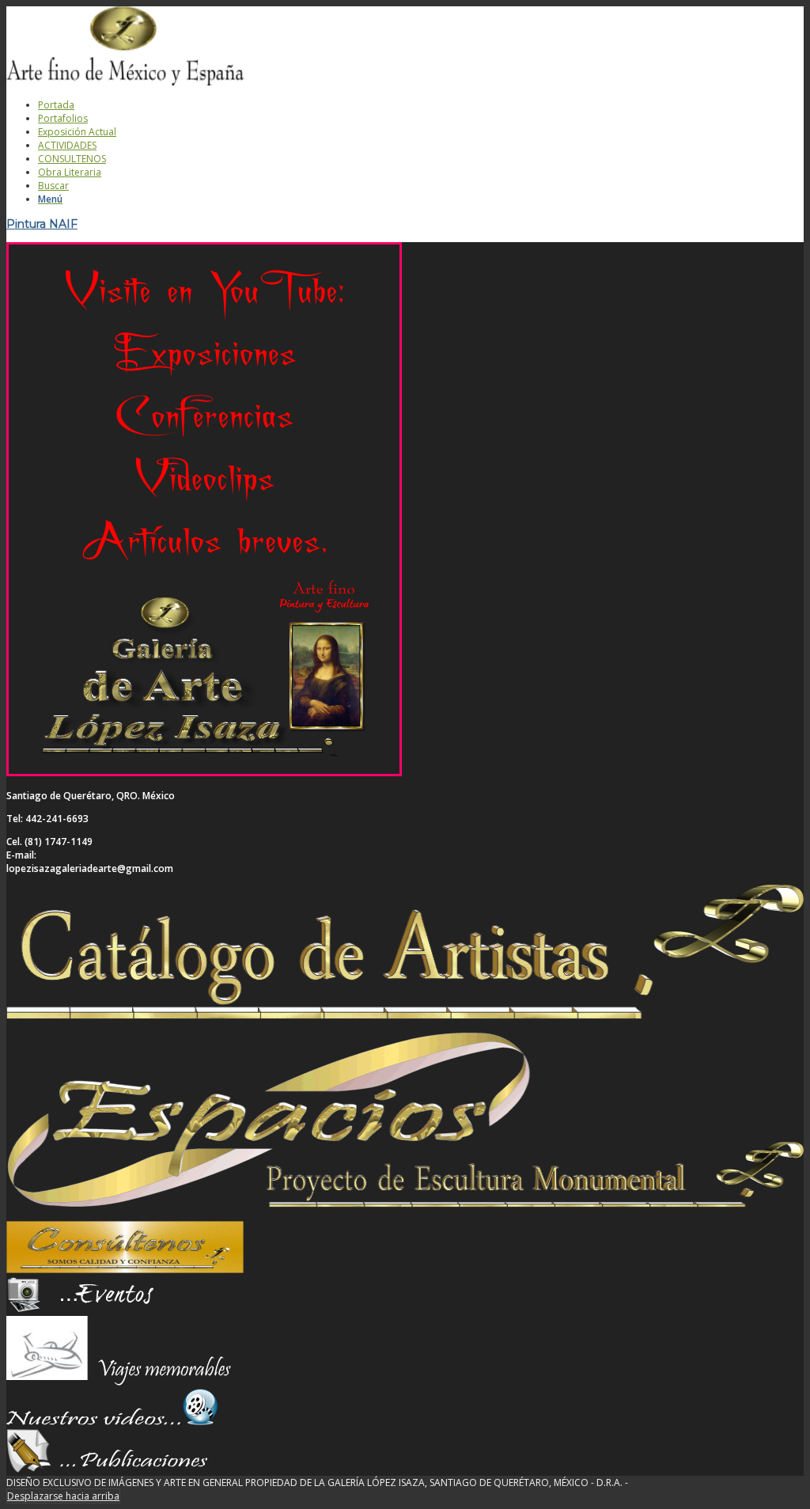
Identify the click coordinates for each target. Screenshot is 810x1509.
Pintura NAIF (42, 224)
